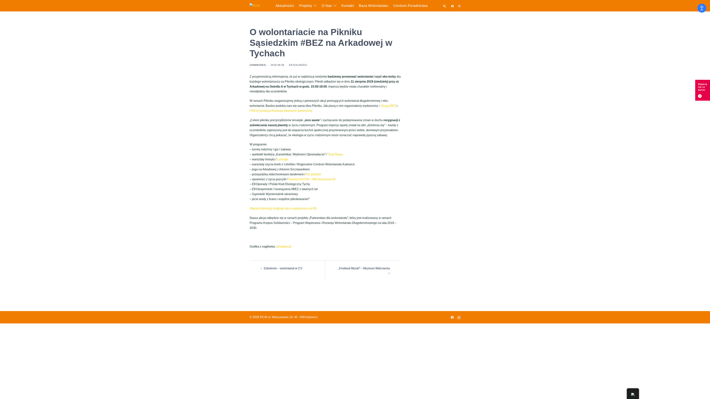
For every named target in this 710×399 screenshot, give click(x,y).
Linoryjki (282, 159)
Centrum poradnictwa (410, 6)
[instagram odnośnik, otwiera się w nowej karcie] (458, 6)
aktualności (298, 65)
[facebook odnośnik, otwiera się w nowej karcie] (452, 6)
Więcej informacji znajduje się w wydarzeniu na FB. (283, 208)
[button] (444, 5)
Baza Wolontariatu (373, 6)
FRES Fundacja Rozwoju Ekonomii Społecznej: (281, 110)
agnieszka (258, 65)
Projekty (305, 6)
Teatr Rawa (335, 154)
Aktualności (284, 6)
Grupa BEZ (388, 105)
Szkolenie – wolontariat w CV (283, 268)
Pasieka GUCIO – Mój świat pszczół (311, 179)
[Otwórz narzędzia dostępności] (701, 8)
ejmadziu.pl (283, 246)
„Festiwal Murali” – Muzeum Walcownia (364, 268)
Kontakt (348, 6)
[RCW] (255, 5)
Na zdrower (313, 174)
